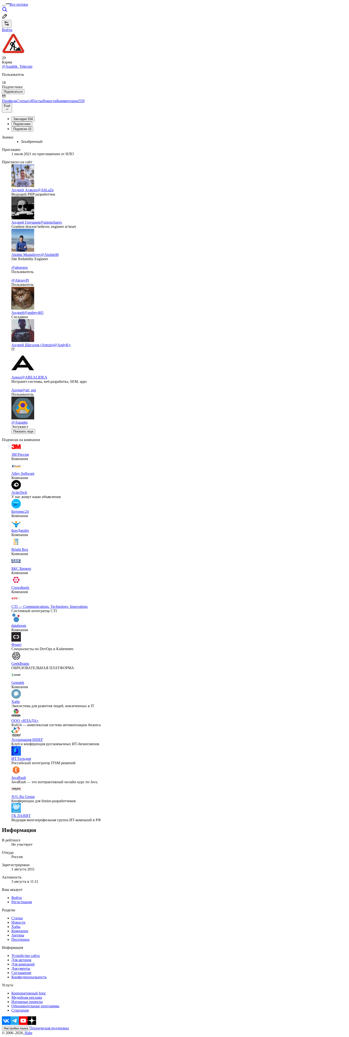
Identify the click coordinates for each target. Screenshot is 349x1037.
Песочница (20, 939)
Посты (37, 101)
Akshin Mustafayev (26, 255)
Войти (16, 898)
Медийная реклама (26, 997)
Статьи (24, 101)
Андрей (17, 313)
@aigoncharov (51, 222)
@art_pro (29, 390)
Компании (19, 931)
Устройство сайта (25, 956)
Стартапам (20, 1010)
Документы (20, 968)
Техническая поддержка (49, 1028)
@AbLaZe (45, 190)
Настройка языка (16, 1028)
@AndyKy (62, 345)
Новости (49, 101)
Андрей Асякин (24, 190)
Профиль (9, 101)
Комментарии (71, 101)
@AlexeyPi (20, 280)
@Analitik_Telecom (17, 66)
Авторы (17, 935)
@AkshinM (50, 255)
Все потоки (18, 4)
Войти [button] (7, 30)
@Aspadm (19, 422)
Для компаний (23, 964)
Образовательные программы (35, 1006)
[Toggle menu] (4, 5)
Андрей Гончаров (25, 222)
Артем (16, 390)
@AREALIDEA (34, 377)
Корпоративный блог (28, 993)
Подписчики (21, 124)
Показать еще (23, 431)
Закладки (23, 119)
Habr (28, 1033)
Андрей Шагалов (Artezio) (32, 345)
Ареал (16, 377)
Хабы (15, 927)
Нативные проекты (27, 1002)
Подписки (22, 129)
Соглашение (21, 973)
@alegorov (19, 267)
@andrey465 (33, 313)
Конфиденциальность (29, 977)
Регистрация (21, 902)
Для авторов (21, 960)
